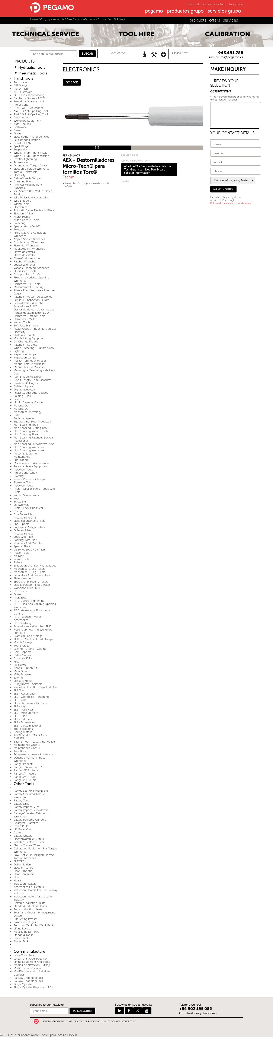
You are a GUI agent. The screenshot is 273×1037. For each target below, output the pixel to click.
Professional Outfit (25, 472)
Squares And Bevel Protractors (33, 421)
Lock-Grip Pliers (23, 536)
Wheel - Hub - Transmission (31, 152)
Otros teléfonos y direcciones (198, 1013)
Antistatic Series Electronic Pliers (34, 210)
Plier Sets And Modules (28, 543)
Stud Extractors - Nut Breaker (32, 584)
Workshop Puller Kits (27, 588)
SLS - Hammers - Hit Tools (30, 703)
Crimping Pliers (23, 181)
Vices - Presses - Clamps (29, 479)
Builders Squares (24, 386)
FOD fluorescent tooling (29, 95)
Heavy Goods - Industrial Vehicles (35, 328)
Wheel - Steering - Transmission (34, 348)
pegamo (154, 11)
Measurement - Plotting (28, 287)
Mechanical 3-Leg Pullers (29, 572)
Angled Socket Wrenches (29, 239)
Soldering (19, 223)
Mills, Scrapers (22, 674)
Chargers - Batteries (26, 822)
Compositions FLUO (27, 274)
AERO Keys (21, 85)
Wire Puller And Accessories (31, 197)
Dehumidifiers (22, 864)
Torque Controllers (25, 171)
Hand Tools (23, 78)
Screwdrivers (21, 504)
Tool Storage (21, 645)
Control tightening (25, 159)
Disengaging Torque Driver (30, 165)
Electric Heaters (23, 867)
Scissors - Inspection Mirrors (31, 299)
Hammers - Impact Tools (29, 316)
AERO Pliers (21, 88)
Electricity (19, 175)
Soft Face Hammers (26, 325)
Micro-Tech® (22, 216)
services (230, 20)
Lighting (19, 351)
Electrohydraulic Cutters (29, 838)
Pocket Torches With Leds (30, 360)
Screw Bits (20, 501)
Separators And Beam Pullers (32, 575)
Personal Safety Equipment (31, 466)
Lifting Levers (22, 928)
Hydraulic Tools (31, 67)
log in (206, 4)
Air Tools (19, 556)
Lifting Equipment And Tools (32, 961)
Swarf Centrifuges (25, 922)
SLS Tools (20, 690)
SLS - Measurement (26, 712)
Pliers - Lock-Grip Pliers (28, 508)
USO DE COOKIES (111, 1021)
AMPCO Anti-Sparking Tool (31, 111)
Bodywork (20, 127)
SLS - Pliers (21, 716)
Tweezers (19, 229)
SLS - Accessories (25, 693)
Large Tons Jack (24, 955)
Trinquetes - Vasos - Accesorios (34, 754)
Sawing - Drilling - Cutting (30, 648)
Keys (16, 498)
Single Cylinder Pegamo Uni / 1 (33, 987)
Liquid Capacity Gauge (28, 402)
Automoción (21, 117)
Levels (17, 399)
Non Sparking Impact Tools (31, 431)
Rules (17, 415)
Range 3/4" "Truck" (25, 776)
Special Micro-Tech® (27, 226)
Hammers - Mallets (26, 319)
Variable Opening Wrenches (31, 267)
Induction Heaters (25, 883)
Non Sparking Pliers (26, 434)
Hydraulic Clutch (24, 335)
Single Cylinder (23, 984)
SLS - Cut (20, 700)
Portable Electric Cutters (29, 842)
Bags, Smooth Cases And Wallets (34, 741)
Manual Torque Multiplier (29, 364)
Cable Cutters (22, 655)
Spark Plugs (21, 146)
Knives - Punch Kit (25, 668)
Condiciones (244, 203)
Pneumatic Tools (32, 73)
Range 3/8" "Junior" (26, 780)
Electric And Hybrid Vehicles (31, 136)
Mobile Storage (23, 642)
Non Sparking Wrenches (29, 447)
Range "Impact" (23, 764)
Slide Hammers (23, 578)
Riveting (18, 476)
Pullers (18, 562)
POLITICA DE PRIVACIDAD (87, 1021)
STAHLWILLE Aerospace (29, 107)
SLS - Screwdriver (24, 722)
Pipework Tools (23, 469)
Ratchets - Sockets (25, 344)
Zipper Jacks (22, 938)
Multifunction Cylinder (28, 968)
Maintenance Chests (27, 744)
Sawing (18, 677)
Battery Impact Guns (26, 806)
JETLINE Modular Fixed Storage (33, 639)
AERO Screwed (23, 91)
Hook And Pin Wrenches (29, 248)
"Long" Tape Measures (28, 376)
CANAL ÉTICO (129, 1021)
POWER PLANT (23, 143)
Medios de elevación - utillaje (32, 965)
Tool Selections (23, 728)
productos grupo (185, 11)
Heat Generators (24, 874)
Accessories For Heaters (29, 886)
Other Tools (24, 784)
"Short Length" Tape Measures (32, 380)
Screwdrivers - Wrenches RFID (32, 626)
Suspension (21, 149)
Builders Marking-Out (27, 383)
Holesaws (20, 664)
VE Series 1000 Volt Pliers (29, 549)
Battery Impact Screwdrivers (31, 810)
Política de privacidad (222, 203)
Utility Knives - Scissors (28, 684)
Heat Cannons (23, 870)
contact (220, 4)
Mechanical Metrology (27, 412)
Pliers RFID (20, 597)
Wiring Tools (21, 203)
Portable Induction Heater (30, 902)
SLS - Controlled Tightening (31, 696)
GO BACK (72, 82)
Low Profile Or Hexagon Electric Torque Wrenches (34, 856)
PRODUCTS (25, 61)
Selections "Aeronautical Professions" (29, 103)
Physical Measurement (28, 184)
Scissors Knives (23, 680)
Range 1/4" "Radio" (25, 773)
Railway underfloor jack (28, 977)
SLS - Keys (20, 706)
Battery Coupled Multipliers (31, 790)
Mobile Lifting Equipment (29, 338)
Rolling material (23, 732)
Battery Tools (22, 800)
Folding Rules (22, 396)
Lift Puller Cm (22, 829)
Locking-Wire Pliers (26, 540)
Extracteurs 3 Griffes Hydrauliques (35, 565)
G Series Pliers (22, 530)
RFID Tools (20, 591)
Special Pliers (22, 546)
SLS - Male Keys (23, 709)
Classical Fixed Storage (28, 636)
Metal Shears (22, 671)
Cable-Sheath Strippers (28, 178)
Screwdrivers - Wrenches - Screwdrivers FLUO (30, 304)
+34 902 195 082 (195, 1008)
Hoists (18, 877)
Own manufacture (29, 951)
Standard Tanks (23, 935)
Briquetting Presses (26, 918)
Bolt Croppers (22, 652)
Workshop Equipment (27, 120)
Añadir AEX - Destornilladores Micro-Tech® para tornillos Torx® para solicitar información (147, 169)
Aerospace (20, 82)
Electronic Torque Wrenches (31, 168)
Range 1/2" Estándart (27, 770)
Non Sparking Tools (26, 424)
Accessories (21, 162)
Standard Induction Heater (30, 906)
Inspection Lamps (25, 354)
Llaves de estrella (24, 251)
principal (192, 4)
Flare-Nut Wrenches (26, 245)
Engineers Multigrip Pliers (29, 527)
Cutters (18, 832)
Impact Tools (22, 322)
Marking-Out (21, 405)
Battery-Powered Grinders (30, 819)
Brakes (18, 130)
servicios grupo (224, 11)
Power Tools (21, 552)
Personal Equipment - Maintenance (27, 455)
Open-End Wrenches (27, 258)
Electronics (20, 207)
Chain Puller (21, 826)
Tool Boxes (21, 751)
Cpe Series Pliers (24, 514)
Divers (17, 133)
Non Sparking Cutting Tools (31, 428)
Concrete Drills (23, 658)
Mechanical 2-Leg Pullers (29, 568)
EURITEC (19, 861)
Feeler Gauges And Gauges (31, 392)
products (198, 20)
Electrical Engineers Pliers (29, 520)
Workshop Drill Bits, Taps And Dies (35, 687)
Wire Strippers (22, 200)
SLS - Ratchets (23, 719)
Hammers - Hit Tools (27, 283)
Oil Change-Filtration (27, 139)
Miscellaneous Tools (26, 219)
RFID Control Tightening (29, 600)
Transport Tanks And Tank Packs (34, 925)
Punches (19, 187)
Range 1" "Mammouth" (28, 767)
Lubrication (21, 460)
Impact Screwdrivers (26, 495)
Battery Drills (21, 803)
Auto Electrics (22, 123)
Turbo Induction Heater (28, 909)
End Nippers (21, 524)
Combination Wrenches (29, 242)
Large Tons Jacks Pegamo (30, 958)
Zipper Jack (21, 941)
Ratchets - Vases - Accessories (33, 296)
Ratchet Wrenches (25, 261)
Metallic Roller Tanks (26, 931)
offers (214, 20)
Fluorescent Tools (25, 271)
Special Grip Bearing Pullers (31, 581)
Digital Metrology (24, 389)
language (236, 4)
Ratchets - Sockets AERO (29, 98)
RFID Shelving (22, 623)
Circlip (18, 511)
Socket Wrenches (24, 264)
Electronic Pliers (23, 213)
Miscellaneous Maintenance (31, 463)
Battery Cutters (23, 835)
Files (16, 661)
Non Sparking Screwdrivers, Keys (34, 444)
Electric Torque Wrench (28, 845)
